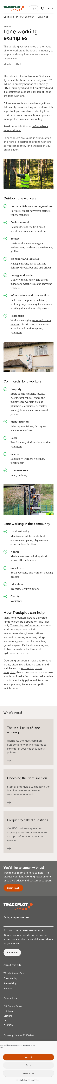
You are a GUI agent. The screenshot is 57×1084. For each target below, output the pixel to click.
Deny (28, 1065)
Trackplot (43, 621)
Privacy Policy (33, 1080)
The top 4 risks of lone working (23, 730)
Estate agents (18, 393)
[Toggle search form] (42, 8)
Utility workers (19, 279)
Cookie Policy (21, 1080)
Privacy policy (11, 978)
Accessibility (10, 983)
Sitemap (8, 988)
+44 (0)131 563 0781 (24, 17)
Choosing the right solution (27, 778)
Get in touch (13, 887)
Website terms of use (14, 973)
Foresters (15, 210)
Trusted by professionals (25, 625)
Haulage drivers (19, 263)
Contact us (43, 17)
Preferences (28, 1073)
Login (33, 8)
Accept (28, 1057)
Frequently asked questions (27, 820)
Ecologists (16, 226)
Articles (8, 26)
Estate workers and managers (27, 243)
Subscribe (12, 952)
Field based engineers (22, 300)
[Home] (14, 8)
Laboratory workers (22, 458)
